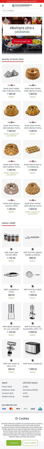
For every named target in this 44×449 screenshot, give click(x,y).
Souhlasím (14, 443)
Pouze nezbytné (30, 443)
